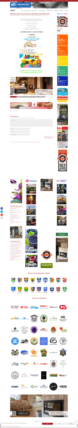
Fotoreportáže (24, 96)
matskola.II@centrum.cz (32, 25)
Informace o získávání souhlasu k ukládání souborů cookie (13, 426)
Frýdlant (11, 220)
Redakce (61, 10)
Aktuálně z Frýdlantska (29, 15)
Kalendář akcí (27, 10)
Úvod (22, 10)
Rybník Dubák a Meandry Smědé (15, 218)
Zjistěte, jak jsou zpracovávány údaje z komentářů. (32, 141)
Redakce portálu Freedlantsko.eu (16, 15)
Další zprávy (13, 96)
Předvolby (71, 423)
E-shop (66, 10)
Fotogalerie (56, 10)
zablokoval (61, 234)
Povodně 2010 (12, 214)
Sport (43, 96)
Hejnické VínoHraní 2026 (18, 242)
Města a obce (34, 10)
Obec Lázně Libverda (36, 15)
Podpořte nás (57, 0)
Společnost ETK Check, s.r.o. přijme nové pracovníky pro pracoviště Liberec (16, 253)
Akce (53, 0)
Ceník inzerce (62, 0)
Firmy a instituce (42, 10)
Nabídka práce (50, 10)
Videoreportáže (32, 96)
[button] (76, 421)
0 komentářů (45, 15)
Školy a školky (41, 15)
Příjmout (47, 423)
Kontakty (66, 0)
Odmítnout (59, 423)
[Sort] (59, 30)
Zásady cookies (3, 426)
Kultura (38, 96)
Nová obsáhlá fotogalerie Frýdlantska (15, 212)
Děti (32, 15)
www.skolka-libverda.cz (34, 23)
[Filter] (58, 30)
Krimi (19, 96)
